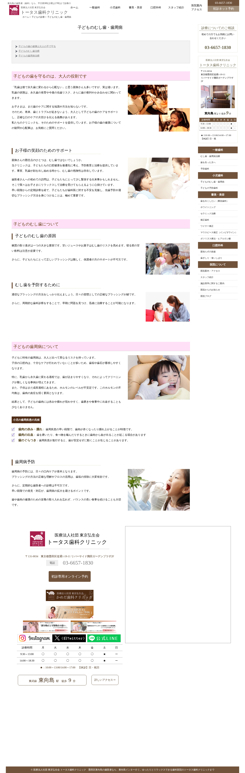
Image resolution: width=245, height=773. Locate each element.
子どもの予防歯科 (209, 188)
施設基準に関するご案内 (212, 283)
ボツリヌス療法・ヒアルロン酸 (215, 238)
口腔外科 (155, 7)
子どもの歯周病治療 (29, 55)
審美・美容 (135, 7)
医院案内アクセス (196, 7)
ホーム (74, 7)
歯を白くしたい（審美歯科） (214, 201)
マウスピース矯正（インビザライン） (218, 232)
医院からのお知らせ (210, 290)
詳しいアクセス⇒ (105, 679)
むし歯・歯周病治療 (210, 156)
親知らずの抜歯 (208, 252)
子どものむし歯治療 (29, 51)
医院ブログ (205, 296)
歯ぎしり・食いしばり (211, 258)
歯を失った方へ (208, 162)
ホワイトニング (208, 207)
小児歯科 (115, 7)
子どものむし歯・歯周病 (212, 182)
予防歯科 (204, 169)
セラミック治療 (208, 213)
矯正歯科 (204, 220)
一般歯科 (94, 7)
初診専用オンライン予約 (69, 576)
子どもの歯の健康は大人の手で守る (37, 46)
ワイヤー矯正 (207, 226)
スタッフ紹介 (176, 7)
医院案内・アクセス (210, 271)
